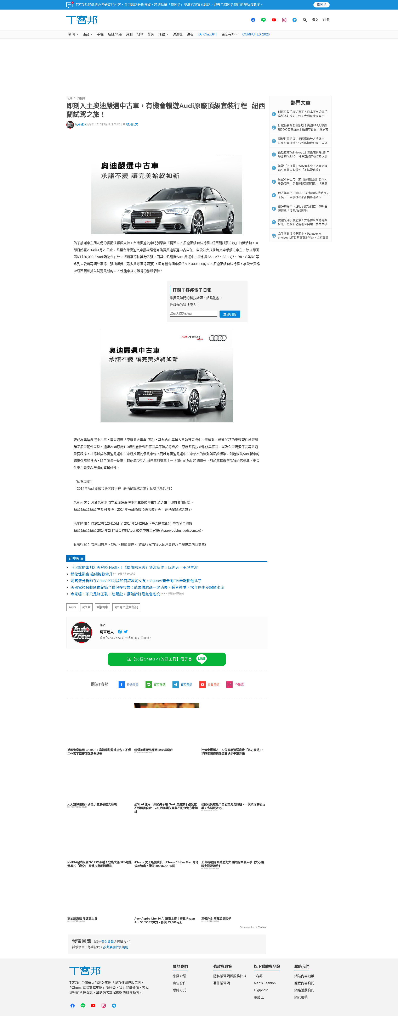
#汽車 (86, 607)
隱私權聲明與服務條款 (229, 976)
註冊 (326, 20)
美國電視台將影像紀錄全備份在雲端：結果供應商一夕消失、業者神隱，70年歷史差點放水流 (147, 587)
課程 (190, 34)
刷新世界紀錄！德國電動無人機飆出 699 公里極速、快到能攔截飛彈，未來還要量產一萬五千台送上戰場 (302, 143)
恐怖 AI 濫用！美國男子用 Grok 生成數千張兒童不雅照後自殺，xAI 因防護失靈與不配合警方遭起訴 (166, 808)
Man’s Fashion (265, 983)
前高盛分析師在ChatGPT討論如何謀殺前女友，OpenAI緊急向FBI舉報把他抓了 (136, 581)
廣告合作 (179, 983)
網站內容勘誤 (304, 976)
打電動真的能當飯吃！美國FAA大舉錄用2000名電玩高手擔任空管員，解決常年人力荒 (303, 129)
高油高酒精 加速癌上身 (82, 918)
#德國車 (102, 607)
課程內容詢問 (304, 983)
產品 (86, 34)
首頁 (69, 98)
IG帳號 (239, 684)
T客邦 (258, 976)
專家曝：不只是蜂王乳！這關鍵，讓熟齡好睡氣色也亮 (115, 594)
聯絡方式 (179, 990)
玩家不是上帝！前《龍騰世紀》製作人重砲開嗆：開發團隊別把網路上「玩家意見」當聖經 (302, 183)
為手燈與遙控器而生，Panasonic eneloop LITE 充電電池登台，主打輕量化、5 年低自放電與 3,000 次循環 (303, 237)
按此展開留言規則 (115, 947)
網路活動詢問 (304, 990)
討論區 (178, 34)
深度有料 (228, 34)
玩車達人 (81, 124)
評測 (129, 34)
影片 (151, 34)
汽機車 (81, 98)
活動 (161, 34)
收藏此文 (132, 124)
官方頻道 (186, 684)
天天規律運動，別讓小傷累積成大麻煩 (92, 804)
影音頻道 (213, 684)
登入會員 (107, 941)
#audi (72, 607)
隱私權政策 (252, 4)
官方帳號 (159, 684)
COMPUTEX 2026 (256, 34)
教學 (140, 34)
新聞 (71, 34)
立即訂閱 (230, 314)
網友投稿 (301, 997)
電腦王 (259, 997)
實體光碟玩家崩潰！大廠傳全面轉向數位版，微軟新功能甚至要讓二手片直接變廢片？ (302, 224)
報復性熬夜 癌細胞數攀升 (92, 574)
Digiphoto (261, 990)
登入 (315, 20)
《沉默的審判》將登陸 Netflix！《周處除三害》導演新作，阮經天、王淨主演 (134, 567)
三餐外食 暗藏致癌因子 (216, 918)
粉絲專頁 (132, 684)
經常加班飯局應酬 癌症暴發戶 (153, 750)
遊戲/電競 (115, 34)
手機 (100, 34)
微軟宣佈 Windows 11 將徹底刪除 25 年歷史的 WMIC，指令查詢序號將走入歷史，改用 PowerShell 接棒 (303, 156)
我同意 (321, 4)
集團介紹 (179, 976)
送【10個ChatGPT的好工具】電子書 (159, 659)
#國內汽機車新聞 (126, 607)
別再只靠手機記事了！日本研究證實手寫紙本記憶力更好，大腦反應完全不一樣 (302, 116)
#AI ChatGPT (207, 34)
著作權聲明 (221, 983)
